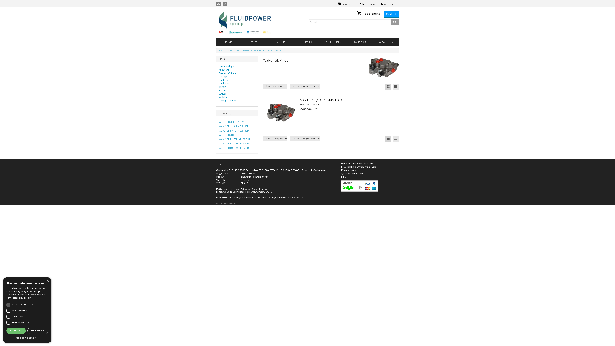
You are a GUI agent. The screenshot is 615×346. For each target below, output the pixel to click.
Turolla (222, 86)
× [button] (47, 281)
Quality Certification (352, 173)
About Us (224, 69)
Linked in (225, 4)
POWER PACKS (359, 42)
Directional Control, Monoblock (250, 50)
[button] (27, 338)
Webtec (223, 97)
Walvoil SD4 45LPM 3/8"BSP (234, 126)
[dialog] (27, 310)
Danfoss (223, 80)
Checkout (391, 14)
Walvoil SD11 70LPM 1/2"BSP (234, 139)
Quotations (346, 4)
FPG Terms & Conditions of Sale (358, 166)
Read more (29, 298)
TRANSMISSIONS (385, 42)
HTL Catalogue (227, 66)
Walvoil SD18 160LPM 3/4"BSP (235, 147)
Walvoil (222, 93)
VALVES (255, 42)
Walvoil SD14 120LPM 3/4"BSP (235, 143)
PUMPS (229, 42)
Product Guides (227, 73)
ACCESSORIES (333, 42)
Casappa (223, 76)
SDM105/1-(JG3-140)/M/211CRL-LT (324, 100)
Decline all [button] (37, 330)
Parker (222, 90)
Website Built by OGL (225, 203)
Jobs (343, 176)
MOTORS (281, 42)
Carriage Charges (228, 100)
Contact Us (369, 4)
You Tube (218, 4)
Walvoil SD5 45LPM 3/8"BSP (234, 130)
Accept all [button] (16, 330)
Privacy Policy (348, 170)
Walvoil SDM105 (274, 50)
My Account (389, 4)
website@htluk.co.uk (315, 170)
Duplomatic (225, 83)
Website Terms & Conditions (357, 163)
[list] (396, 87)
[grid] (388, 87)
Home (221, 50)
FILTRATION (307, 42)
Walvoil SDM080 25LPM (231, 122)
